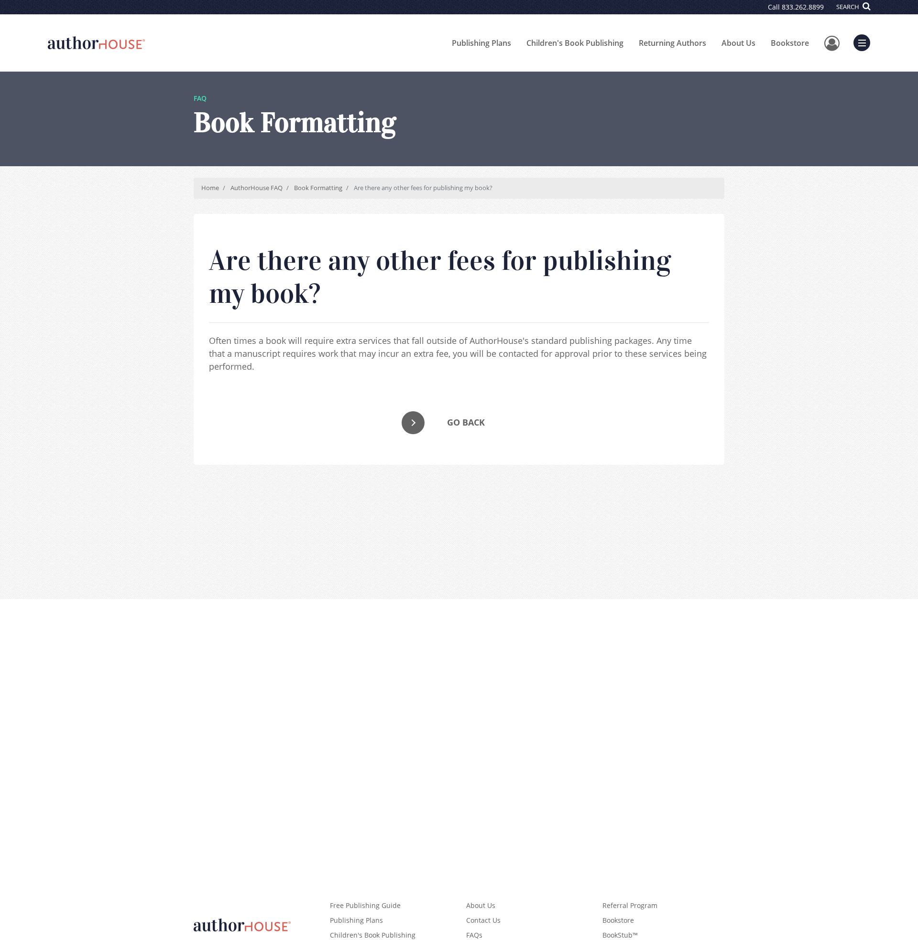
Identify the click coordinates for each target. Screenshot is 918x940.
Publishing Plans (481, 43)
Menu (865, 41)
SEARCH (848, 6)
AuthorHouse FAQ (256, 187)
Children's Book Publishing (574, 43)
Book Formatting (318, 187)
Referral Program (629, 905)
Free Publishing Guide (365, 905)
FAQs (474, 935)
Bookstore (790, 43)
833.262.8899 (803, 6)
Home (210, 187)
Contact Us (483, 920)
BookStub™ (620, 935)
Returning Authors (672, 43)
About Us (738, 43)
